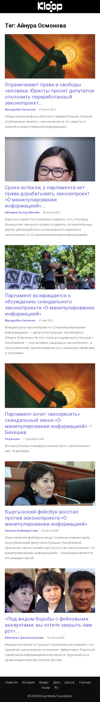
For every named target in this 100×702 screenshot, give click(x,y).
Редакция (12, 439)
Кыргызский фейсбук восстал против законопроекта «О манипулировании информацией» (46, 518)
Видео (44, 682)
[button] (8, 6)
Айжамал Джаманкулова (24, 637)
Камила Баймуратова (21, 530)
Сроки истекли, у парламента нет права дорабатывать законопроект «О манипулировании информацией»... (47, 197)
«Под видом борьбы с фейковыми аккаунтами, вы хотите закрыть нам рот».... (48, 625)
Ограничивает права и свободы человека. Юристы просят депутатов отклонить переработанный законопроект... (49, 94)
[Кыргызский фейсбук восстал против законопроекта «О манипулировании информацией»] (50, 483)
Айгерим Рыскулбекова (22, 212)
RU (56, 687)
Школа (70, 682)
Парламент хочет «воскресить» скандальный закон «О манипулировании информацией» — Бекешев (48, 423)
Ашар (46, 687)
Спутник (85, 682)
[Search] (93, 6)
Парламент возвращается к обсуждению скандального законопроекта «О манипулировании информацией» (49, 305)
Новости (11, 682)
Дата (56, 682)
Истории (28, 682)
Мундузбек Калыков (20, 109)
